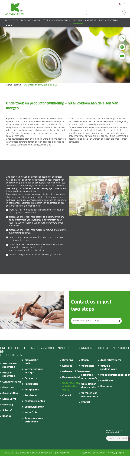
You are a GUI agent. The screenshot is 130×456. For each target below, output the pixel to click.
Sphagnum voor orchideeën (34, 420)
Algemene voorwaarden (93, 453)
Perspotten (31, 378)
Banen (85, 360)
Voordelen (87, 366)
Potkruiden (31, 384)
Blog (127, 10)
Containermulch (11, 382)
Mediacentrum (108, 20)
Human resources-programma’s (89, 375)
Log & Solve (9, 399)
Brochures (106, 386)
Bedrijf (78, 20)
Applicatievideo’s (109, 360)
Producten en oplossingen (22, 20)
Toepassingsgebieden (56, 20)
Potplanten (31, 395)
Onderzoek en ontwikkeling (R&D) (70, 386)
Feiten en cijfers (71, 371)
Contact (66, 395)
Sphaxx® (7, 410)
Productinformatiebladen (109, 375)
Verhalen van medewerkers (89, 395)
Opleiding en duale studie (88, 386)
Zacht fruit (31, 412)
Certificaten (107, 381)
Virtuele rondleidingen (108, 367)
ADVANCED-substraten (9, 365)
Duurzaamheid (71, 377)
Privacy (111, 453)
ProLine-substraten (8, 374)
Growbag (7, 405)
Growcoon (8, 387)
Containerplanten (34, 401)
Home (9, 85)
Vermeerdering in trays (34, 371)
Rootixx (6, 416)
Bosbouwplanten (34, 407)
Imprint (121, 453)
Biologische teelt (31, 362)
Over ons (67, 360)
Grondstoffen (10, 393)
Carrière (91, 20)
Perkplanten (32, 390)
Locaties (67, 366)
